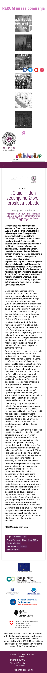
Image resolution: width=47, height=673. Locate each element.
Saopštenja (29, 210)
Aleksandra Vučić (15, 213)
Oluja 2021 (18, 216)
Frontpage (17, 210)
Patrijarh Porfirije (32, 216)
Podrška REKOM (17, 660)
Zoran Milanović (13, 550)
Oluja (9, 216)
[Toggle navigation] (3, 164)
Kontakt (31, 654)
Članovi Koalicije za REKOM (17, 664)
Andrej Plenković (32, 213)
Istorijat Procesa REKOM (17, 655)
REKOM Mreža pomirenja (20, 218)
